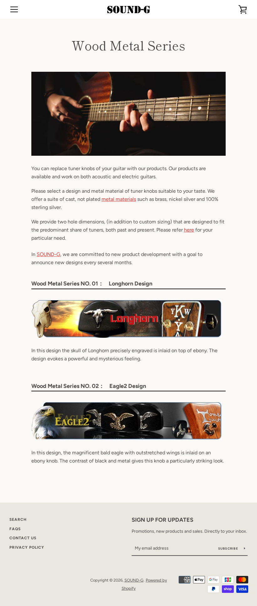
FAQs (15, 529)
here (189, 230)
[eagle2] (126, 438)
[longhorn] (126, 336)
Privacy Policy (26, 547)
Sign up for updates (162, 519)
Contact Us (22, 538)
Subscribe (228, 548)
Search (18, 519)
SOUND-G (48, 254)
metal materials (119, 199)
